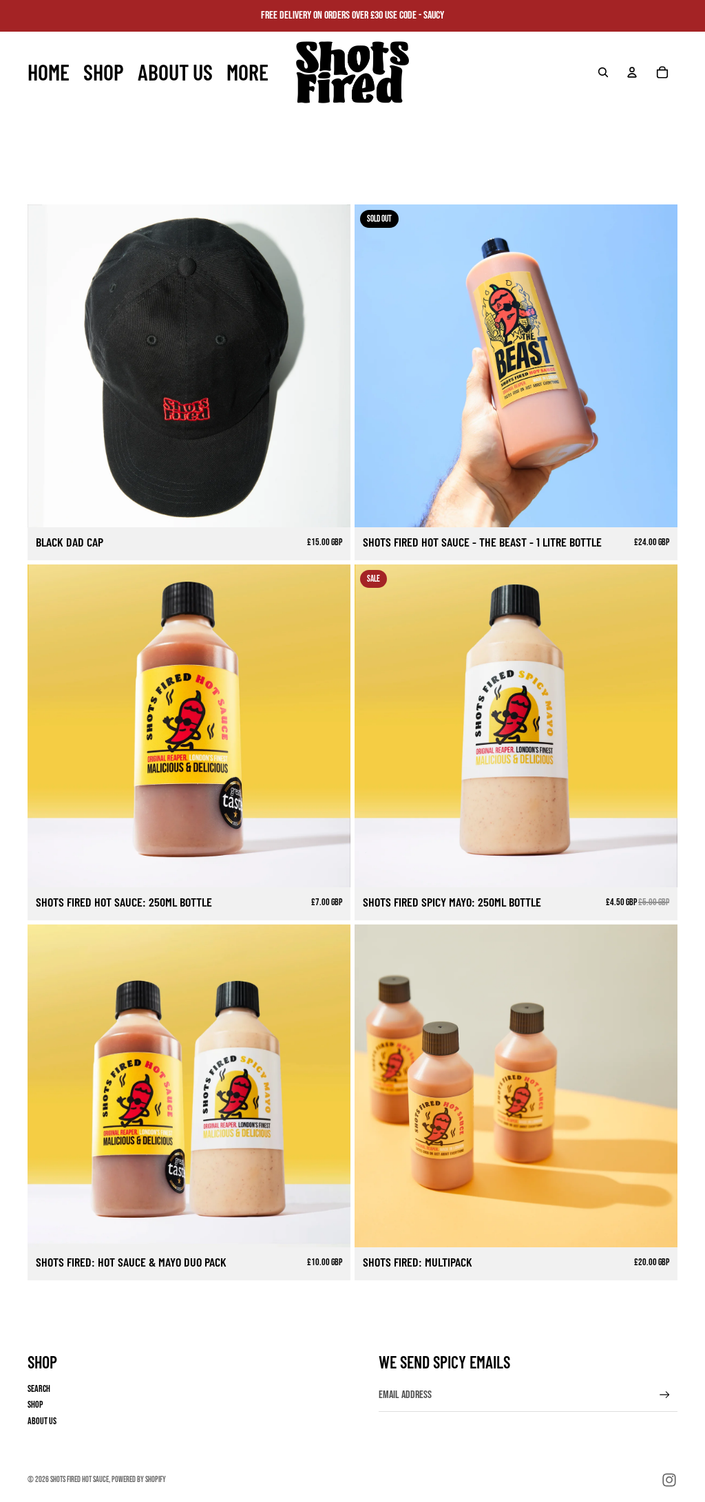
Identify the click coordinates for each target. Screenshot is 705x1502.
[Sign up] (664, 1395)
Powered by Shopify (139, 1479)
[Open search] (603, 72)
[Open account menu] (632, 72)
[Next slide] (329, 366)
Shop (35, 1404)
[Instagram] (669, 1480)
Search (39, 1389)
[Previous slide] (48, 366)
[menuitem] (247, 72)
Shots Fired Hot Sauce (79, 1479)
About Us (42, 1421)
